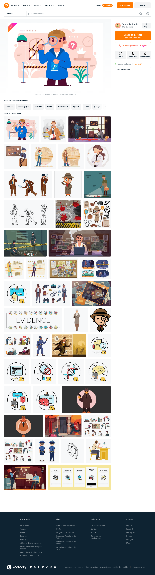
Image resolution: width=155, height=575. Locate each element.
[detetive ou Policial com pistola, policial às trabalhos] (41, 345)
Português (130, 532)
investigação (23, 106)
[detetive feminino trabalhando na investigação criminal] (43, 156)
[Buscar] (140, 13)
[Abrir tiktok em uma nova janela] (47, 567)
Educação (24, 539)
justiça (97, 106)
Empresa (23, 536)
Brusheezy (24, 525)
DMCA (58, 529)
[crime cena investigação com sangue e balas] (68, 214)
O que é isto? (137, 64)
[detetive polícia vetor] (28, 184)
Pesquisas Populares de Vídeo (66, 548)
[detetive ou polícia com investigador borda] (16, 156)
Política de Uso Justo (138, 567)
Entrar (142, 5)
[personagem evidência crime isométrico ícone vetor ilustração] (72, 451)
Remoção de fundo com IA (31, 552)
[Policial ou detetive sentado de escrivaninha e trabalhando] (98, 451)
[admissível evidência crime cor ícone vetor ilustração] (99, 345)
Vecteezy (23, 529)
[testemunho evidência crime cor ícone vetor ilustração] (17, 399)
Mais (60, 5)
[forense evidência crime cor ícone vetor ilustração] (71, 371)
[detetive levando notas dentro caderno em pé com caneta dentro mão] (76, 320)
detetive (9, 106)
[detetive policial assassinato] (14, 268)
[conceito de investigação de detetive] (71, 156)
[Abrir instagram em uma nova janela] (35, 567)
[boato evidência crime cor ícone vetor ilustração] (98, 371)
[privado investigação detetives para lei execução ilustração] (86, 399)
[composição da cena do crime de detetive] (89, 129)
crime (49, 106)
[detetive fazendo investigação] (53, 129)
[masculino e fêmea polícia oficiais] (47, 451)
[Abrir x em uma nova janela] (51, 567)
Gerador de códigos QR (29, 556)
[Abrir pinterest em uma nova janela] (43, 567)
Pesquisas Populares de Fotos (66, 542)
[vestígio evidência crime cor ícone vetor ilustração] (16, 371)
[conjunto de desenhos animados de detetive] (97, 426)
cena (87, 106)
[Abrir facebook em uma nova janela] (31, 567)
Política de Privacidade (121, 567)
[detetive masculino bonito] (100, 320)
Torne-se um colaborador (96, 537)
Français (129, 539)
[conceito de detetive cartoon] (17, 345)
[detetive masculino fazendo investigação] (21, 129)
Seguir (146, 27)
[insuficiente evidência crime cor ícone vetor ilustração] (43, 371)
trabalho (38, 106)
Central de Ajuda (98, 525)
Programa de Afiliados (65, 532)
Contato (94, 529)
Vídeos (36, 5)
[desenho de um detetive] (68, 184)
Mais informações (123, 70)
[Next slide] (107, 107)
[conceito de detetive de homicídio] (36, 268)
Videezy (23, 532)
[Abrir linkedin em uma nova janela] (39, 567)
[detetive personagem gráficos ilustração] (69, 345)
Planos (98, 5)
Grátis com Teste (133, 35)
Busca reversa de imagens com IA (31, 547)
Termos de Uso (105, 567)
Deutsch (129, 536)
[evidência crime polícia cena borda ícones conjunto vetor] (33, 320)
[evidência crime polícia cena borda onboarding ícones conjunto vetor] (79, 477)
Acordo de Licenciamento (66, 525)
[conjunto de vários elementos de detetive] (97, 214)
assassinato (63, 106)
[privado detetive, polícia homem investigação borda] (63, 268)
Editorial (48, 5)
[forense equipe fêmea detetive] (98, 156)
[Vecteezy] (6, 5)
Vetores (14, 5)
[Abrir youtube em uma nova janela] (55, 567)
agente (76, 106)
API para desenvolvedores (31, 543)
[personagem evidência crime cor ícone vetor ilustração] (17, 293)
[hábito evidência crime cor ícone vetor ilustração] (46, 399)
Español (129, 529)
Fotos (25, 5)
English (129, 525)
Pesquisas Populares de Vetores (66, 537)
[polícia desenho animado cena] (63, 426)
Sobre (93, 532)
